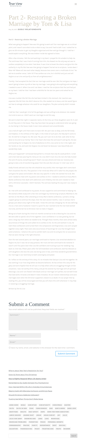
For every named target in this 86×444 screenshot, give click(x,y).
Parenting (33, 422)
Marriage (55, 418)
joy (58, 415)
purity (34, 425)
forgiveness (41, 408)
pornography (15, 425)
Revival (62, 425)
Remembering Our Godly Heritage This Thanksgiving (29, 383)
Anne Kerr (13, 405)
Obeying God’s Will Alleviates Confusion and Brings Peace (30, 391)
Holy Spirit (33, 412)
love (47, 418)
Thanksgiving (26, 429)
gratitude (13, 412)
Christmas (57, 405)
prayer (26, 425)
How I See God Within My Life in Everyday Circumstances (30, 387)
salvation (13, 429)
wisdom (67, 429)
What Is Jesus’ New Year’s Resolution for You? (26, 371)
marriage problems (17, 422)
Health (23, 412)
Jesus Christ (49, 415)
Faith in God (21, 408)
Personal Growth (55, 422)
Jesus (38, 415)
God (51, 408)
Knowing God (30, 418)
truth (58, 429)
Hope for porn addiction (58, 412)
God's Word (60, 408)
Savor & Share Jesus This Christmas (23, 375)
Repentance (45, 425)
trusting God (47, 429)
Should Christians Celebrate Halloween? (24, 395)
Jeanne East (28, 415)
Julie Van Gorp (15, 418)
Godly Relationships (29, 29)
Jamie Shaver (15, 415)
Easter (67, 405)
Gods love (72, 408)
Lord (40, 418)
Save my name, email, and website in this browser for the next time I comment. (43, 348)
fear (31, 408)
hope (43, 412)
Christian (32, 405)
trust (37, 429)
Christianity (44, 405)
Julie (65, 415)
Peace (42, 422)
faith (11, 408)
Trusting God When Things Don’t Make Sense (26, 399)
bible (23, 405)
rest (55, 425)
